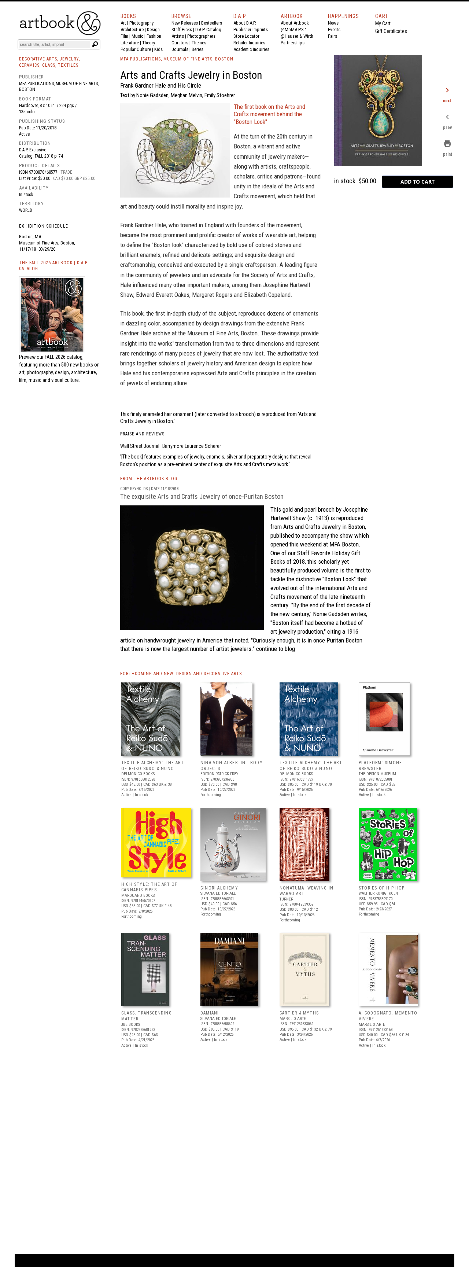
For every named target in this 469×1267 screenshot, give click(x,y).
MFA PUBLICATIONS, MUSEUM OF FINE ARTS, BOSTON (176, 59)
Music (137, 36)
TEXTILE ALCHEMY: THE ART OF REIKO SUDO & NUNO (152, 765)
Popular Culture (136, 49)
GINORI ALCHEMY (219, 888)
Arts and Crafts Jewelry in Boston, (324, 526)
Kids (158, 49)
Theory (148, 42)
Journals (179, 49)
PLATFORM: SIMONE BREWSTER (380, 765)
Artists (177, 36)
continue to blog (275, 648)
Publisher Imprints (250, 29)
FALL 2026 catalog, (64, 357)
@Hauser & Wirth (297, 36)
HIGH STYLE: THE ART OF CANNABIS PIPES (149, 887)
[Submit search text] (95, 44)
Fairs (332, 36)
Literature (130, 42)
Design (153, 29)
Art (123, 23)
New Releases (184, 23)
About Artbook (295, 23)
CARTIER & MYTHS (299, 1013)
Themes (199, 42)
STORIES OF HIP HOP (382, 888)
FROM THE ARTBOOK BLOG (148, 478)
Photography (141, 23)
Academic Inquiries (251, 49)
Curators (179, 42)
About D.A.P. (244, 23)
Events (334, 29)
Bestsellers (211, 23)
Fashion (154, 36)
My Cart (383, 23)
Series (197, 49)
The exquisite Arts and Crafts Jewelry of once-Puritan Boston (202, 496)
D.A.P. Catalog (208, 29)
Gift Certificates (391, 31)
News (333, 23)
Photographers (201, 36)
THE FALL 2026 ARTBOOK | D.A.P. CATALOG (53, 266)
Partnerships (292, 42)
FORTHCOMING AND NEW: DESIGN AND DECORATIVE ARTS (181, 673)
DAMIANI (209, 1013)
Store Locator (246, 36)
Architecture (132, 29)
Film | (126, 36)
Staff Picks (181, 29)
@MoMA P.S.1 (294, 29)
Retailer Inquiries (249, 42)
